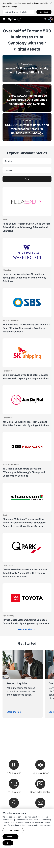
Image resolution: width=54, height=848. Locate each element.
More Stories (25, 629)
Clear (27, 179)
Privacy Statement (32, 822)
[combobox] (18, 12)
